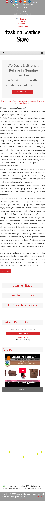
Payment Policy (29, 454)
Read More (5, 271)
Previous (2, 59)
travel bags (40, 207)
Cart (25, 14)
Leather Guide (17, 452)
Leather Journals (22, 295)
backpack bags (22, 201)
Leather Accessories (22, 305)
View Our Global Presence (22, 92)
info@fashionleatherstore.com (22, 445)
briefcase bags (38, 201)
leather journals (7, 182)
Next (43, 59)
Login (29, 14)
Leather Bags (22, 285)
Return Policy (14, 454)
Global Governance (22, 459)
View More (22, 389)
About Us (20, 14)
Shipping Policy (33, 452)
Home (15, 14)
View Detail (23, 333)
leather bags (35, 198)
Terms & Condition (14, 457)
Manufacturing (32, 457)
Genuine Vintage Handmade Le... (23, 329)
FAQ (6, 452)
